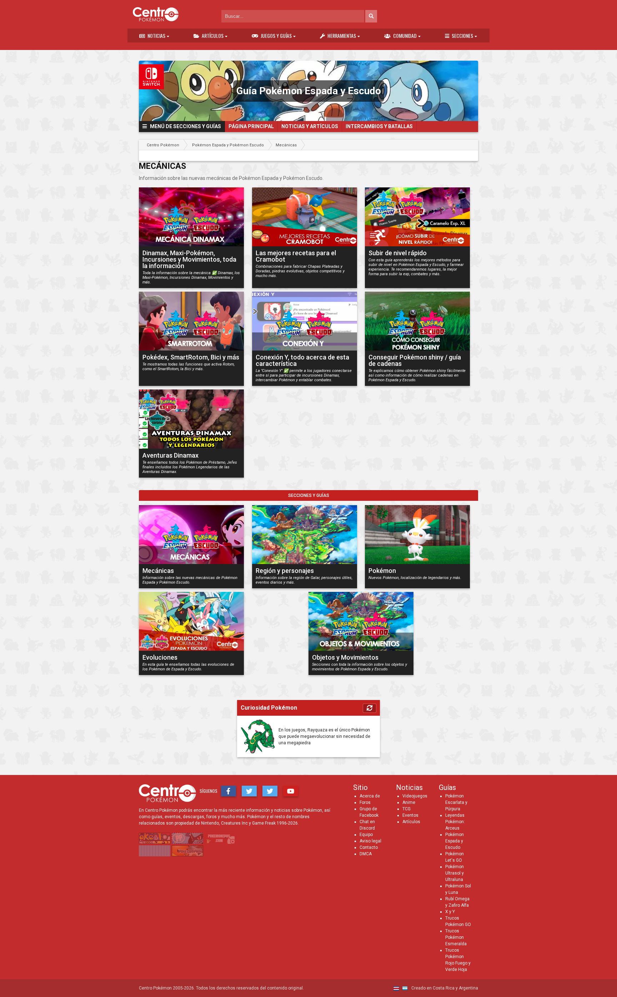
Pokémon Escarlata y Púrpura (456, 802)
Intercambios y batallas (379, 126)
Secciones (462, 35)
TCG (406, 808)
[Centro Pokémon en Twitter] (249, 791)
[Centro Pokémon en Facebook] (228, 791)
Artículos (213, 35)
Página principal (251, 126)
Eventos (410, 815)
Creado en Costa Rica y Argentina (444, 988)
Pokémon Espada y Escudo (454, 841)
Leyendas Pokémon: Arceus (455, 822)
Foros (365, 802)
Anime (408, 802)
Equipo (366, 834)
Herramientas (341, 35)
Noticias (156, 35)
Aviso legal (370, 841)
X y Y (450, 911)
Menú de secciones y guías (184, 126)
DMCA (366, 853)
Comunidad (405, 35)
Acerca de (370, 796)
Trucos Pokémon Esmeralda (456, 937)
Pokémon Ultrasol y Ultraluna (454, 873)
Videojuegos (414, 796)
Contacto (369, 847)
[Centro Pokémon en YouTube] (290, 791)
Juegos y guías (276, 35)
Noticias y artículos (309, 126)
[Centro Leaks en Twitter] (269, 791)
